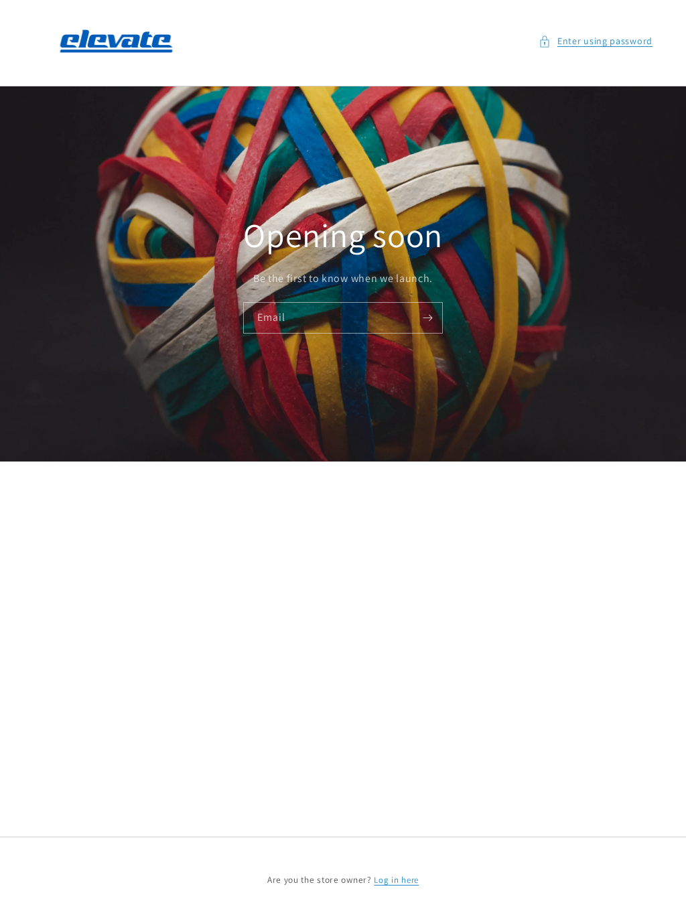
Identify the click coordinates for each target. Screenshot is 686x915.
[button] (596, 41)
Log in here (396, 880)
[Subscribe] (427, 318)
